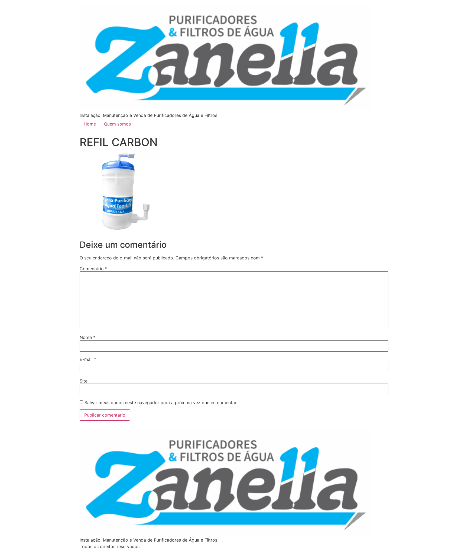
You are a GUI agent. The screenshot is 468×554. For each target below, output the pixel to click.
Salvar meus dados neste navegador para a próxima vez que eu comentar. (160, 402)
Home (90, 124)
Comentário (93, 268)
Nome (87, 337)
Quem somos (117, 124)
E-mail (88, 359)
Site (83, 381)
